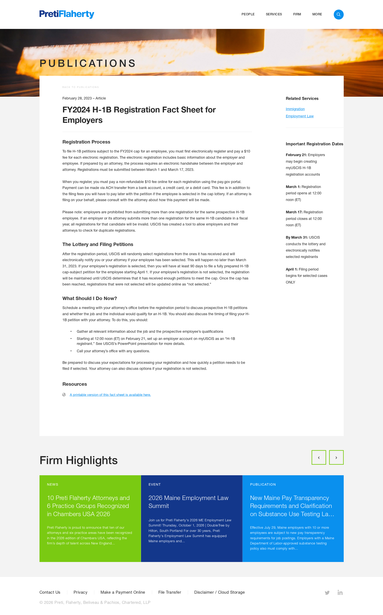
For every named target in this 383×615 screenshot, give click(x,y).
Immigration (295, 109)
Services (274, 14)
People (248, 14)
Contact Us (49, 592)
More (317, 14)
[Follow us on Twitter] (328, 593)
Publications (88, 63)
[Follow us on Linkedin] (341, 593)
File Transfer (169, 592)
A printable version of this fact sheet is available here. (110, 395)
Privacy (81, 592)
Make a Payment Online (123, 592)
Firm (297, 14)
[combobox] (339, 15)
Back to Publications (80, 87)
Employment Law (300, 116)
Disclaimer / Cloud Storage (219, 592)
